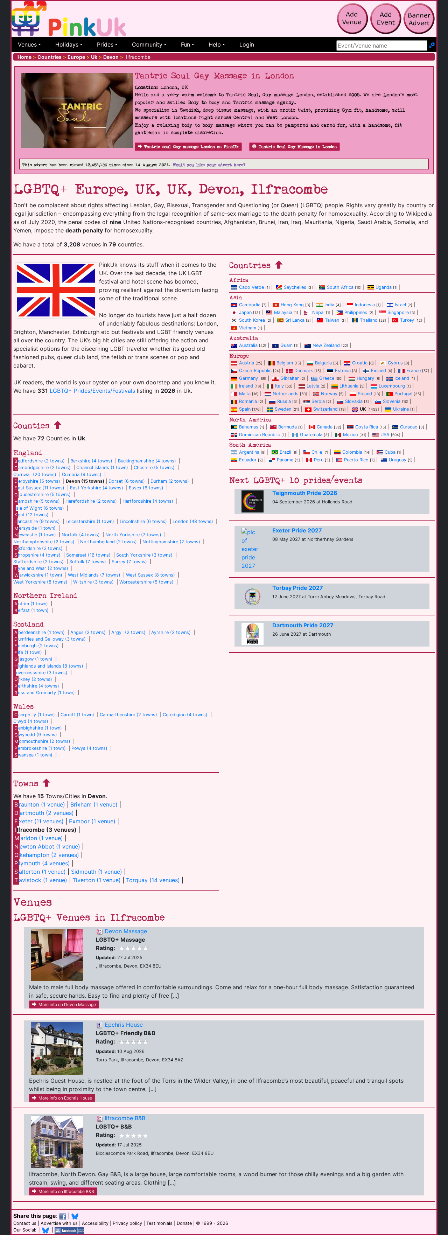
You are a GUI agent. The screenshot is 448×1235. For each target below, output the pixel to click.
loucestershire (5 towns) (42, 494)
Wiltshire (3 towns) (93, 582)
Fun (185, 44)
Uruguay (397, 459)
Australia (248, 345)
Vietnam (247, 327)
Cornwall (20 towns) (34, 474)
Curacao (409, 427)
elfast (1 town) (31, 610)
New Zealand (326, 345)
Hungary (365, 378)
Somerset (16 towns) (88, 555)
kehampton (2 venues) (46, 854)
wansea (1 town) (33, 755)
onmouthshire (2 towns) (42, 741)
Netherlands (286, 393)
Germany (248, 378)
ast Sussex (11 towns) (39, 487)
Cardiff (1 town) (77, 714)
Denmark (303, 370)
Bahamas (248, 427)
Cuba (390, 452)
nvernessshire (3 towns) (41, 672)
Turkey (407, 320)
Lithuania (349, 386)
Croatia (360, 362)
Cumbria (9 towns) (82, 474)
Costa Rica (366, 427)
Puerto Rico (356, 459)
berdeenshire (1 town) (39, 632)
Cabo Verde (251, 287)
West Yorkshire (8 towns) (40, 582)
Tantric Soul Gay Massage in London (298, 147)
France (413, 370)
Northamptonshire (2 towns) (44, 541)
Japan (245, 312)
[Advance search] (432, 45)
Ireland (246, 386)
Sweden (283, 409)
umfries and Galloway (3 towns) (50, 639)
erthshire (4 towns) (36, 686)
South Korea (252, 320)
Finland (378, 370)
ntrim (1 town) (31, 603)
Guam (286, 345)
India (329, 304)
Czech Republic (255, 370)
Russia (284, 401)
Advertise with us (59, 1223)
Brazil (285, 452)
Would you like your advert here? (209, 165)
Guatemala (311, 434)
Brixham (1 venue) (94, 804)
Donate (184, 1223)
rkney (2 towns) (33, 679)
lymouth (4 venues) (42, 863)
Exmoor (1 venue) (92, 821)
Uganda (384, 287)
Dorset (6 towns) (126, 481)
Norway (329, 393)
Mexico (350, 434)
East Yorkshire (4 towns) (96, 487)
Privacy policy (127, 1223)
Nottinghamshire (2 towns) (171, 541)
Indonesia (365, 304)
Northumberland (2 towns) (108, 541)
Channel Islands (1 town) (102, 467)
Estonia (343, 370)
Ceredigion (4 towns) (185, 714)
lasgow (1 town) (33, 659)
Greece (326, 378)
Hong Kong (292, 304)
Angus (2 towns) (88, 632)
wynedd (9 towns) (35, 734)
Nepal (318, 312)
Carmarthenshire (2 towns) (128, 714)
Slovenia (391, 401)
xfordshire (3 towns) (38, 548)
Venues (27, 44)
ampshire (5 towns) (37, 501)
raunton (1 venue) (39, 804)
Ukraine (401, 409)
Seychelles (295, 287)
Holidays (66, 44)
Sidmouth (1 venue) (96, 871)
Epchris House (124, 1024)
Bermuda (287, 427)
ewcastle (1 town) (35, 534)
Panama (285, 459)
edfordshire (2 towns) (39, 460)
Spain (245, 409)
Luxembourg (392, 386)
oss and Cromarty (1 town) (44, 692)
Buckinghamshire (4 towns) (147, 460)
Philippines (355, 312)
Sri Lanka (294, 320)
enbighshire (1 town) (38, 728)
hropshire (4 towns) (37, 555)
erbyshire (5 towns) (37, 481)
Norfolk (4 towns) (81, 534)
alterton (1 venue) (40, 871)
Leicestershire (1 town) (89, 521)
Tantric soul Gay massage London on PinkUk (191, 147)
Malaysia (283, 312)
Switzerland (325, 409)
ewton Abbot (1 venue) (47, 846)
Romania (248, 401)
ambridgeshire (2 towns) (42, 467)
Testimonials (159, 1223)
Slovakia (354, 401)
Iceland (401, 378)
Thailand (369, 320)
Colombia (352, 452)
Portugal (403, 393)
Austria (246, 362)
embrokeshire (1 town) (40, 748)
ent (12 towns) (31, 514)
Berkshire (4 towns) (91, 460)
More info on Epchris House (65, 1098)
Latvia (313, 386)
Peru (318, 459)
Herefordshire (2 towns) (91, 501)
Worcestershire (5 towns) (146, 582)
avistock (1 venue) (40, 880)
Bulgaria (323, 362)
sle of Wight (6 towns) (39, 508)
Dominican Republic (259, 434)
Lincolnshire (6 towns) (143, 521)
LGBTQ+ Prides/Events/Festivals (92, 390)
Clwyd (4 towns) (30, 721)
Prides (105, 44)
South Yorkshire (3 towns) (144, 555)
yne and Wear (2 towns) (41, 568)
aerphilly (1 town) (34, 714)
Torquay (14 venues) (153, 880)
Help (215, 44)
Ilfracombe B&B (125, 1118)
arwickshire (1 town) (38, 575)
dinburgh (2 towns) (36, 645)
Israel (400, 304)
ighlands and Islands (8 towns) (48, 666)
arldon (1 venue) (38, 838)
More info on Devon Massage (67, 1004)
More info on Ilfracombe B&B (66, 1191)
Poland (365, 393)
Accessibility (95, 1223)
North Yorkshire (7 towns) (133, 534)
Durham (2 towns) (169, 481)
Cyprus (395, 362)
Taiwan (332, 320)
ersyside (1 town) (35, 528)
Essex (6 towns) (146, 487)
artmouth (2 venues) (44, 812)
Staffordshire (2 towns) (38, 561)
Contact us (24, 1223)
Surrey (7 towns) (129, 561)
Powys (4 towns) (89, 748)
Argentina (249, 452)
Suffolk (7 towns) (87, 561)
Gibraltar (289, 378)
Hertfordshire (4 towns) (147, 501)
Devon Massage (126, 931)
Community (147, 44)
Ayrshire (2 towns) (171, 632)
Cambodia (249, 304)
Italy (279, 386)
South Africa (340, 287)
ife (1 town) (28, 652)
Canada (324, 427)
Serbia (318, 401)
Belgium (284, 362)
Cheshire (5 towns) (154, 467)
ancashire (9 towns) (37, 521)
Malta (245, 393)
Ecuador (248, 459)
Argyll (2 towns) (128, 632)
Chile (317, 452)
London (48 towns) (193, 521)
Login (246, 44)
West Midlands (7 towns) (94, 575)
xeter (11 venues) (39, 821)
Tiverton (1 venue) (96, 880)
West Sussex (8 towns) (150, 575)
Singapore (398, 312)
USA (385, 434)
